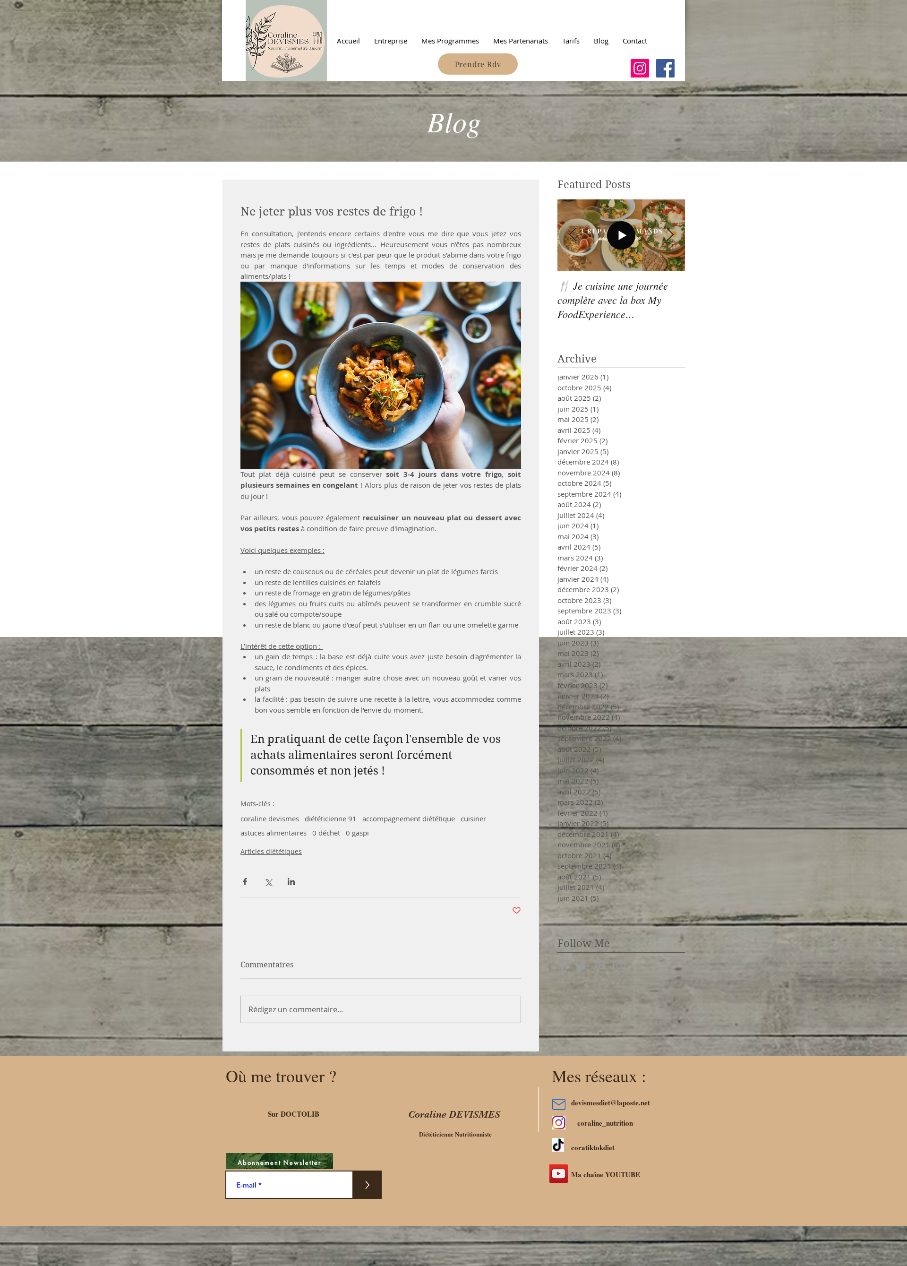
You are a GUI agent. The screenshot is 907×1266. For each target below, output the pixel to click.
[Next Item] (670, 235)
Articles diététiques (271, 851)
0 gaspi (357, 832)
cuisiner (473, 818)
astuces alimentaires (273, 832)
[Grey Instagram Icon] (619, 966)
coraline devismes (269, 818)
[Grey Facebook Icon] (562, 966)
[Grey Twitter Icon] (581, 966)
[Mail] (558, 1104)
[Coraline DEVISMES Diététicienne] (640, 68)
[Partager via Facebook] (244, 881)
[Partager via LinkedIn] (291, 881)
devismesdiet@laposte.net (610, 1102)
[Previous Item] (572, 235)
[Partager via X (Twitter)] (268, 881)
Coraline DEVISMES (454, 1114)
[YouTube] (558, 1173)
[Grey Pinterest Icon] (600, 966)
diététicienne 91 (331, 818)
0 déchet (326, 832)
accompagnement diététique (408, 818)
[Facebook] (665, 68)
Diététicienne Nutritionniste (455, 1133)
